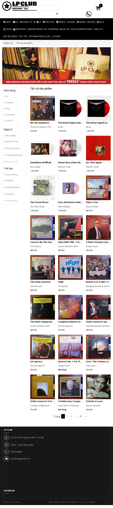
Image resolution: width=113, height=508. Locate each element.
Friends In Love (94, 401)
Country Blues (12, 201)
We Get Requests (39, 122)
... (75, 416)
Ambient (9, 180)
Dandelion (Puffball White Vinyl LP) (49, 162)
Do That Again (94, 162)
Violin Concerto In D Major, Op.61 (48, 401)
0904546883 (16, 451)
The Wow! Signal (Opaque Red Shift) (78, 122)
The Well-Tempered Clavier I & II (48, 321)
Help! (61, 281)
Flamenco (10, 194)
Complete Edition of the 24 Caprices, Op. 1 (81, 321)
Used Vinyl (10, 114)
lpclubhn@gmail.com (20, 458)
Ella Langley (11, 135)
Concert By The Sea (41, 242)
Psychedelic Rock (13, 187)
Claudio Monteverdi (14, 155)
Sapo (92, 502)
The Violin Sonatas (40, 281)
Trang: (57, 416)
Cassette (9, 102)
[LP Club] (19, 5)
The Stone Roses (39, 202)
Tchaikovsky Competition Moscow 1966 (80, 401)
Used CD (9, 120)
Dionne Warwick (12, 148)
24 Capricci (36, 361)
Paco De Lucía (12, 162)
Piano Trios (92, 202)
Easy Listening (12, 174)
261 (80, 416)
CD (7, 96)
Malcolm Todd (12, 141)
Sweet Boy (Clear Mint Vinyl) (74, 162)
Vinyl (8, 108)
